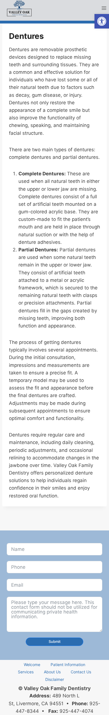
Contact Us (81, 671)
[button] (101, 21)
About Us (52, 671)
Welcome (32, 664)
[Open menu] (104, 8)
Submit (55, 641)
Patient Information (68, 664)
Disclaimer (54, 679)
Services (26, 671)
